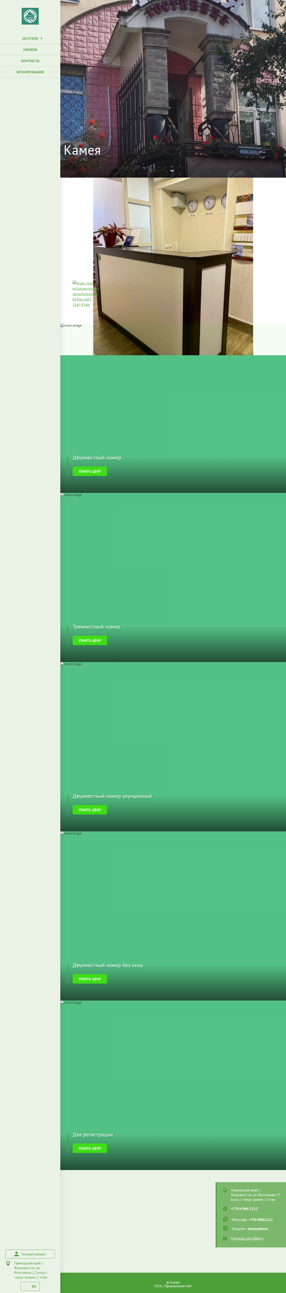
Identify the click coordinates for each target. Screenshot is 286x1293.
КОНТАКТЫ (30, 61)
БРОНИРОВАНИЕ (30, 72)
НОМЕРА (30, 49)
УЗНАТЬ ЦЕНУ (90, 471)
